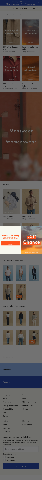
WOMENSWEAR (11, 244)
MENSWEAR (10, 241)
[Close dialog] (41, 226)
